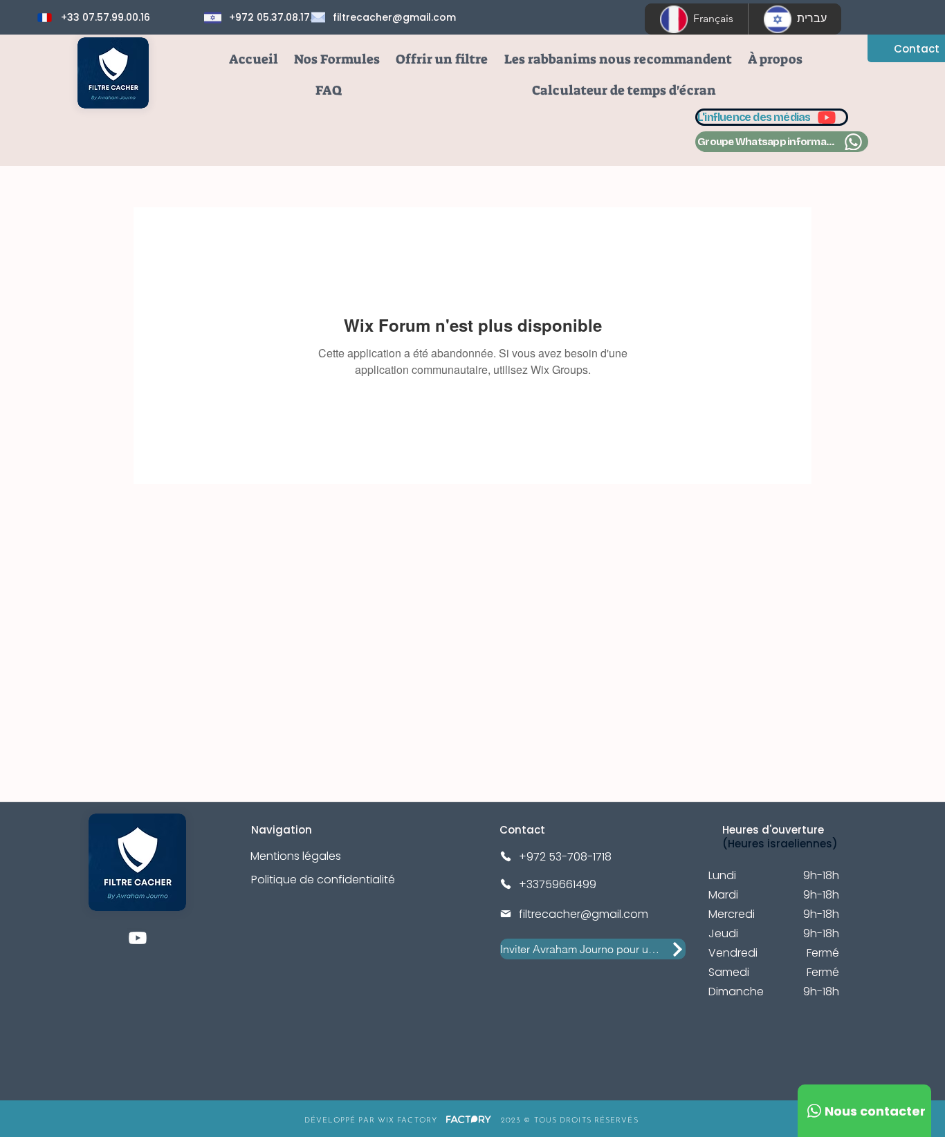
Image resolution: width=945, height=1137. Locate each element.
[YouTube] (137, 938)
